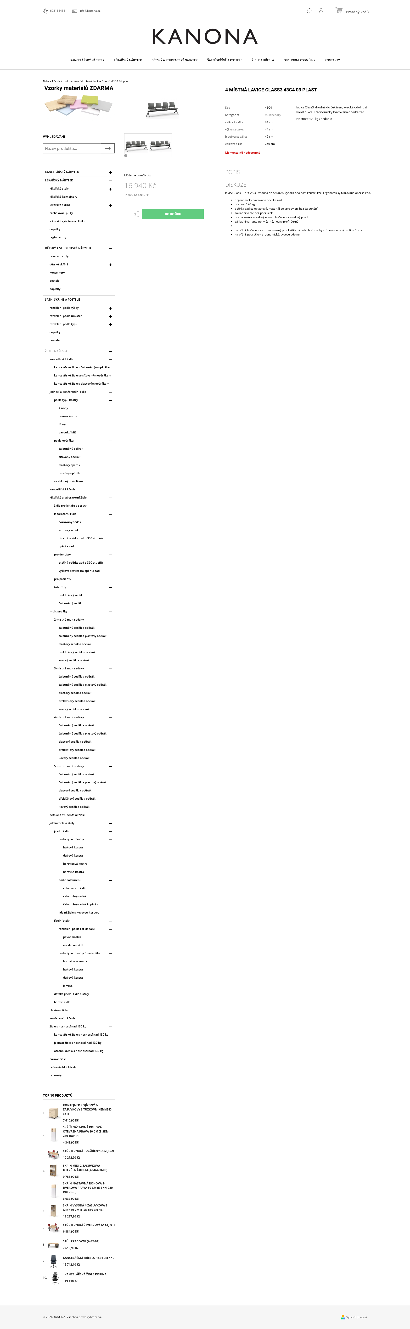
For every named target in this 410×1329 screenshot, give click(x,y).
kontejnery (57, 272)
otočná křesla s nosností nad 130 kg (78, 1051)
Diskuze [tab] (235, 184)
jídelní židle (61, 831)
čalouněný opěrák (71, 449)
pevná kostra (72, 937)
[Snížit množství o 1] (138, 216)
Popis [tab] (232, 172)
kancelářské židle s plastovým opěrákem (81, 383)
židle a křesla (56, 351)
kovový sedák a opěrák (74, 660)
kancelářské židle (61, 359)
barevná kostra (73, 872)
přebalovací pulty (61, 213)
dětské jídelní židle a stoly (71, 994)
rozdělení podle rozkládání (77, 929)
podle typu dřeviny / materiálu (79, 953)
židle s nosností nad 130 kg (68, 1026)
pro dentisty (62, 554)
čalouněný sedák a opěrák (77, 628)
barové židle (62, 1002)
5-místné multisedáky (69, 766)
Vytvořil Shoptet (356, 1317)
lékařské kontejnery (63, 197)
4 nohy (63, 408)
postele (55, 281)
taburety (60, 587)
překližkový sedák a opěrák (77, 652)
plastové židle (59, 1010)
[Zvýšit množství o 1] (138, 211)
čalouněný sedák (70, 603)
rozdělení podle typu (63, 324)
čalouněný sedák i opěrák (80, 904)
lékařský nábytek (59, 180)
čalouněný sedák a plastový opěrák (83, 636)
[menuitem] (87, 60)
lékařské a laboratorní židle (68, 497)
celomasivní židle (74, 888)
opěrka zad (66, 546)
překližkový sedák (71, 595)
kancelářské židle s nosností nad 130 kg (81, 1034)
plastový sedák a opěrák (75, 644)
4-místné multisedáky (69, 717)
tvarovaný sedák (70, 522)
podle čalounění (69, 880)
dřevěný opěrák (69, 473)
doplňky (55, 229)
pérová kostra (68, 416)
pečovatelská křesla (63, 1067)
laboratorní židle (65, 514)
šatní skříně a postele (62, 299)
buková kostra (73, 847)
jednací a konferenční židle (68, 392)
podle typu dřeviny (71, 839)
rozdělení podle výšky (64, 308)
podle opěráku (64, 440)
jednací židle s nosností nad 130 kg (77, 1043)
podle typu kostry (66, 400)
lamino (68, 986)
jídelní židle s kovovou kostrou (79, 912)
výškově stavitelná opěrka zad (79, 571)
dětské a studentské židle (67, 815)
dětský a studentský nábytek (68, 248)
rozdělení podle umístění (66, 316)
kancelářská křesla (62, 489)
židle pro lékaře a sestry (70, 506)
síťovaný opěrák (69, 457)
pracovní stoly (59, 256)
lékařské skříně (60, 205)
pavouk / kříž (67, 432)
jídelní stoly (61, 921)
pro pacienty (62, 579)
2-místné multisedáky (69, 619)
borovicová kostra (75, 864)
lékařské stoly (59, 188)
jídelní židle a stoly (62, 823)
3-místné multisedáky (69, 668)
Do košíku (173, 214)
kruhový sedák (69, 530)
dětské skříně (59, 264)
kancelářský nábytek (62, 172)
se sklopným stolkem (68, 481)
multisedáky (58, 611)
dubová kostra (73, 855)
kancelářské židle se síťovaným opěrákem (82, 375)
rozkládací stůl (73, 945)
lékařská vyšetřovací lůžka (67, 221)
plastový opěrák (69, 465)
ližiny (62, 424)
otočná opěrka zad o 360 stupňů (81, 538)
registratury (58, 237)
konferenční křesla (62, 1018)
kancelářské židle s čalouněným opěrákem (83, 367)
